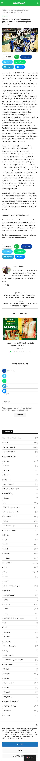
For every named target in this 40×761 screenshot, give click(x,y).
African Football (21, 447)
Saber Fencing (21, 655)
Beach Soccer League (21, 489)
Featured (21, 558)
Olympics (21, 632)
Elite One (21, 544)
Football (21, 572)
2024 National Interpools (21, 438)
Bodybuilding (21, 493)
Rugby (21, 651)
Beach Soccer (21, 484)
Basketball (21, 480)
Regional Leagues (21, 646)
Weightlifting (21, 697)
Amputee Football (21, 456)
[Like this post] (17, 57)
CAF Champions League (21, 507)
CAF (21, 503)
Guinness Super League (21, 586)
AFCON (21, 443)
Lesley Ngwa (18, 266)
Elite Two (21, 549)
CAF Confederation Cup (21, 512)
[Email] (31, 9)
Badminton (21, 475)
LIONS (21, 609)
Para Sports (21, 637)
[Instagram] (24, 9)
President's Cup (21, 641)
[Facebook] (19, 9)
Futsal (21, 581)
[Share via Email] (4, 391)
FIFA (21, 567)
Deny (20, 750)
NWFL (21, 627)
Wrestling (21, 715)
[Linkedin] (26, 9)
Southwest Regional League (21, 660)
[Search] (38, 3)
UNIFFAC (21, 688)
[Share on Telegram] (4, 386)
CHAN (21, 521)
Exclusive (21, 553)
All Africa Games (21, 452)
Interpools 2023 (21, 595)
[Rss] (38, 9)
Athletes (21, 461)
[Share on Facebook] (4, 371)
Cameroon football (21, 516)
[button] (37, 725)
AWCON (21, 470)
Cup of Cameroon (21, 530)
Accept (20, 744)
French (21, 577)
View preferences (20, 756)
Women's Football (21, 706)
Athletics (21, 466)
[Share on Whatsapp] (4, 381)
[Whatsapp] (36, 9)
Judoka (21, 600)
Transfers (21, 674)
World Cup (21, 711)
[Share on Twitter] (4, 376)
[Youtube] (28, 9)
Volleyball (21, 692)
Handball (21, 590)
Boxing (21, 498)
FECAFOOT (21, 563)
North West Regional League (21, 618)
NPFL (21, 623)
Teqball (21, 669)
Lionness (21, 604)
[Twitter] (21, 9)
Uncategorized (21, 683)
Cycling (21, 535)
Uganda (21, 678)
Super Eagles (21, 664)
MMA (21, 614)
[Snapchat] (33, 9)
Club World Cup (21, 526)
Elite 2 (21, 540)
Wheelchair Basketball (21, 701)
